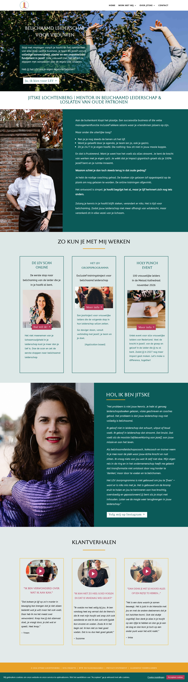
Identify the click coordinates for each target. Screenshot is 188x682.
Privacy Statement (117, 668)
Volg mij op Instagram (125, 514)
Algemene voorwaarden (143, 668)
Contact (163, 5)
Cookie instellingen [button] (156, 677)
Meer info (92, 307)
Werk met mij (126, 5)
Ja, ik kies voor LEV (39, 81)
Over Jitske (146, 5)
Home (112, 5)
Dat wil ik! (40, 327)
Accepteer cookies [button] (175, 677)
